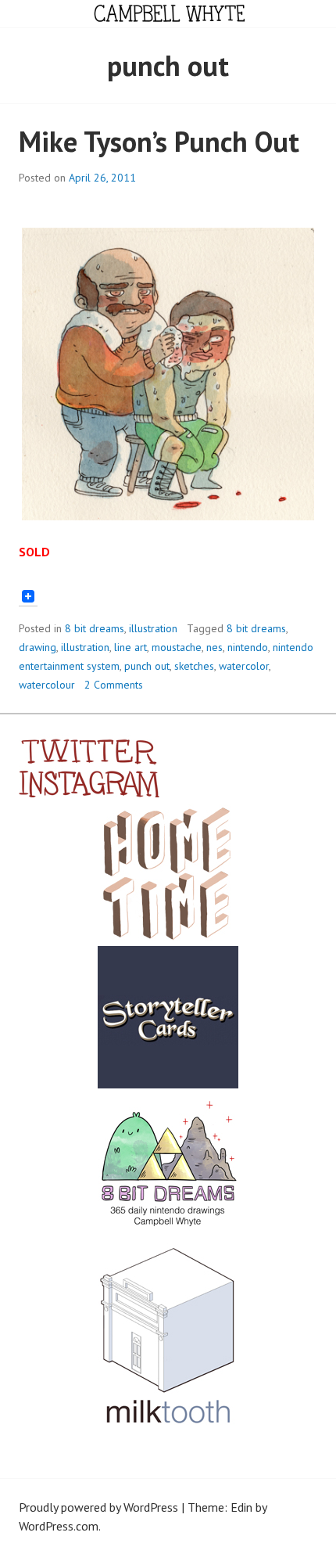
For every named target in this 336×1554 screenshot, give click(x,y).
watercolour (47, 685)
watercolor (244, 666)
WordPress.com (58, 1526)
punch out (147, 666)
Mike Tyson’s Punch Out (159, 141)
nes (214, 647)
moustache (177, 647)
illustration (153, 628)
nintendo (247, 647)
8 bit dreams (94, 628)
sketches (194, 666)
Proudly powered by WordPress (98, 1507)
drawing (37, 647)
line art (130, 647)
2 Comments (113, 685)
